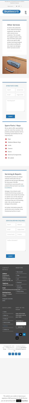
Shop (18, 275)
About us (5, 315)
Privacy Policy (20, 291)
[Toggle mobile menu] (26, 11)
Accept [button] (18, 400)
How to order (6, 322)
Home (4, 312)
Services (5, 326)
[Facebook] (17, 334)
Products (5, 319)
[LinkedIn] (24, 334)
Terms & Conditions (19, 286)
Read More (25, 400)
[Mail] (17, 338)
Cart (18, 279)
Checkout (19, 282)
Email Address (20, 321)
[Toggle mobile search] (26, 13)
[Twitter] (20, 334)
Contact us (6, 329)
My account (20, 272)
